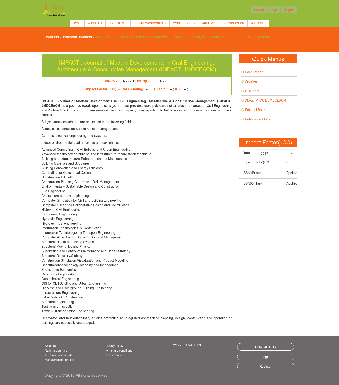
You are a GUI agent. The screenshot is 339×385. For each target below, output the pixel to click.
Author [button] (257, 23)
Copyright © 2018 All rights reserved (75, 375)
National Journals (77, 36)
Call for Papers (115, 355)
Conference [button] (183, 23)
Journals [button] (117, 23)
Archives (209, 23)
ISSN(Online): (253, 183)
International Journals (58, 355)
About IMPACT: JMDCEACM (265, 100)
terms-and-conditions (119, 350)
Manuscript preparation (59, 359)
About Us (95, 23)
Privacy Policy (114, 346)
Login (273, 10)
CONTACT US (265, 347)
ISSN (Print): (252, 172)
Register (289, 10)
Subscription (233, 23)
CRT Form (253, 90)
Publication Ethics (258, 119)
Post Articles (254, 71)
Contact (259, 10)
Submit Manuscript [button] (149, 23)
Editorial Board (256, 109)
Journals (52, 36)
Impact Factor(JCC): (257, 162)
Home (77, 23)
